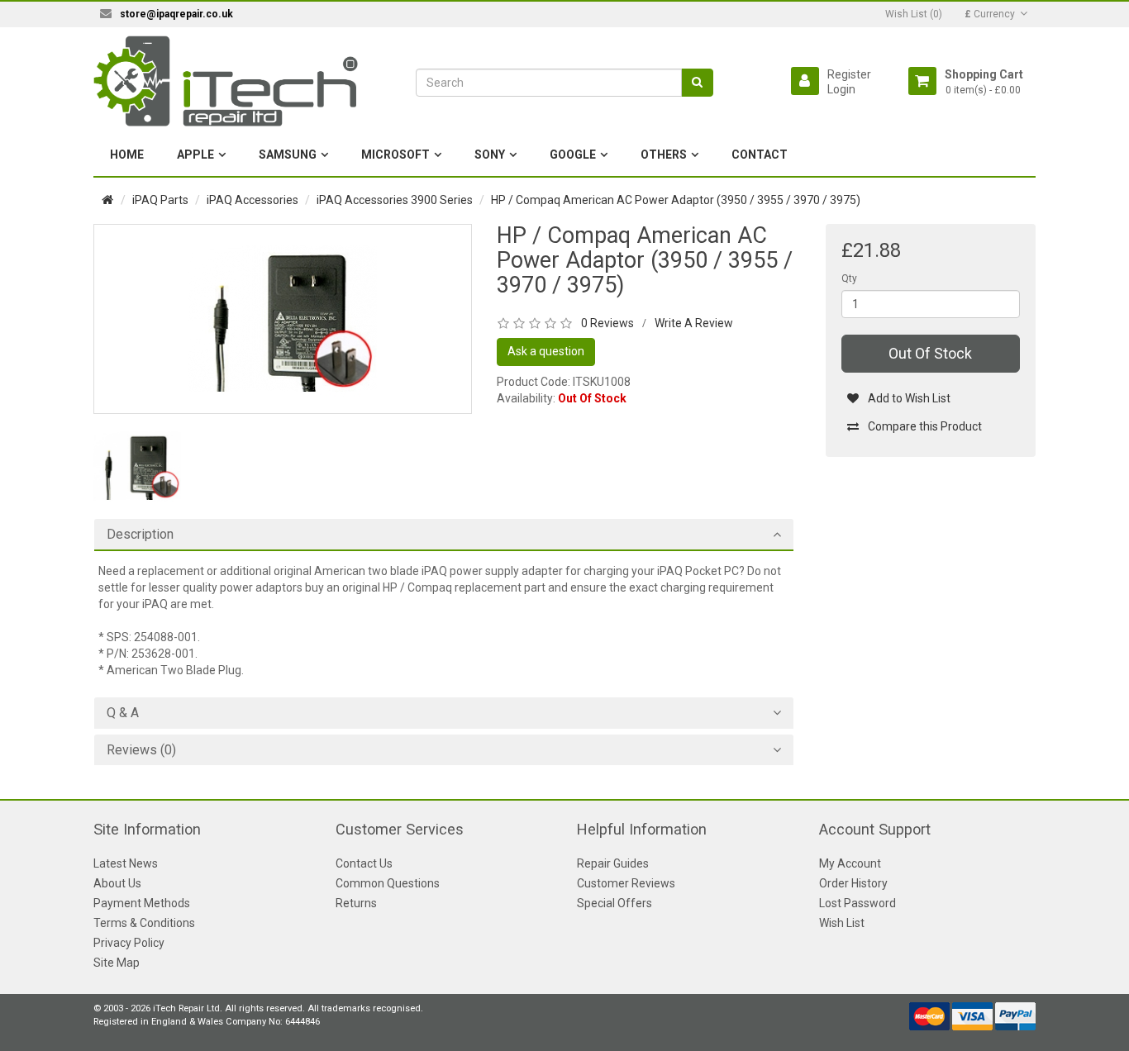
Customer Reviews (626, 883)
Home (127, 154)
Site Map (116, 962)
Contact (759, 154)
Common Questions (388, 883)
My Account (850, 863)
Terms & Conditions (144, 923)
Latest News (125, 863)
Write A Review (694, 323)
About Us (117, 883)
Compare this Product (925, 426)
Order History (853, 883)
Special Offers (614, 903)
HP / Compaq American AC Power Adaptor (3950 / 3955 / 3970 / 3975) (675, 200)
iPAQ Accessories (252, 200)
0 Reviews (607, 323)
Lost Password (857, 903)
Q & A (123, 713)
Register (849, 74)
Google (573, 154)
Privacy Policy (128, 942)
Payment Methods (141, 903)
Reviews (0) (141, 750)
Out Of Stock (930, 353)
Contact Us (364, 863)
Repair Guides (613, 863)
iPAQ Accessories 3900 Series (395, 200)
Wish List (842, 923)
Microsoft (395, 154)
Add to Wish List (909, 398)
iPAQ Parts (160, 200)
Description (140, 534)
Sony (489, 154)
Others (664, 154)
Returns (356, 903)
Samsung (288, 154)
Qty (849, 278)
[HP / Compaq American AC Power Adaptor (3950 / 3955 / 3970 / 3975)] (282, 318)
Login (841, 89)
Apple (195, 154)
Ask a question (545, 351)
